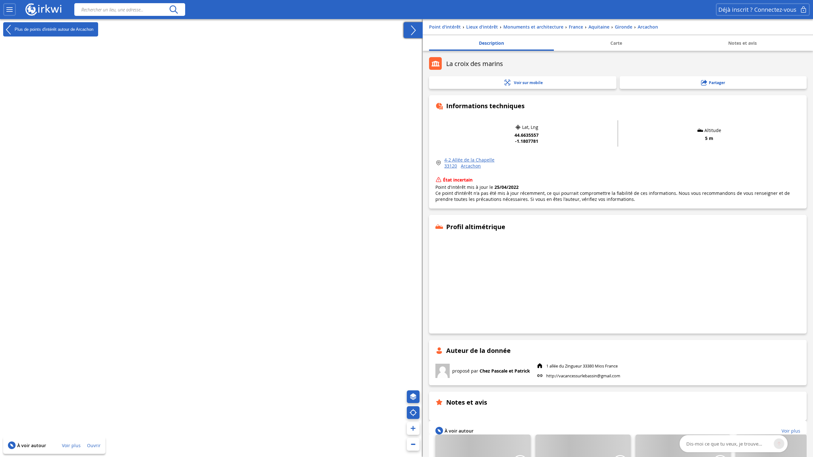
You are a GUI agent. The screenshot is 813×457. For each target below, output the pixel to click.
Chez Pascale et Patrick (505, 371)
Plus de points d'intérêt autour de (53, 29)
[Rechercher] (173, 9)
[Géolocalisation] (413, 412)
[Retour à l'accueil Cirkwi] (43, 9)
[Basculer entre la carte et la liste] (413, 30)
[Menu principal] (9, 9)
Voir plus (71, 445)
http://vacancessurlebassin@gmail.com (583, 376)
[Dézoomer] (413, 444)
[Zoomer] (413, 428)
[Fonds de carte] (413, 396)
